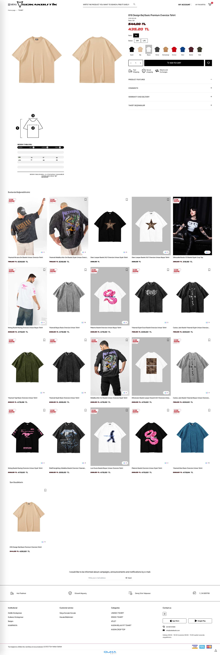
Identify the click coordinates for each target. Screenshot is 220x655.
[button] (210, 4)
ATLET (113, 621)
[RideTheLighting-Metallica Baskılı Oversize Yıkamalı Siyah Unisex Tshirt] (68, 436)
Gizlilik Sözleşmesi (15, 613)
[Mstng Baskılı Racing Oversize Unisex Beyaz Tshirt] (27, 296)
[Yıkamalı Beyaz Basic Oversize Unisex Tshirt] (68, 296)
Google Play (202, 621)
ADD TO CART (175, 63)
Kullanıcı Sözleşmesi (15, 617)
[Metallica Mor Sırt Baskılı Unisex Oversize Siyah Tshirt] (110, 366)
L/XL (144, 40)
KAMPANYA (12, 625)
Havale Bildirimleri (66, 617)
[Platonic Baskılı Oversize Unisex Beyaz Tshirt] (110, 296)
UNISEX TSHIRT (117, 613)
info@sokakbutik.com (173, 630)
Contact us (167, 608)
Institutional (12, 608)
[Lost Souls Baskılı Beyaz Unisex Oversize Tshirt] (110, 436)
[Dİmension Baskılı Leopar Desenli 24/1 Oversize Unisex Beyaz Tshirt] (151, 366)
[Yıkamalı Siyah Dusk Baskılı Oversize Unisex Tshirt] (151, 296)
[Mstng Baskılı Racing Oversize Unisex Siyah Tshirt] (27, 436)
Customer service (66, 608)
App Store (175, 621)
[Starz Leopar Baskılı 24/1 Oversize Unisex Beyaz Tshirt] (151, 226)
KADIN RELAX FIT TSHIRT (121, 625)
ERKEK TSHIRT (117, 617)
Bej (136, 35)
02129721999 (170, 627)
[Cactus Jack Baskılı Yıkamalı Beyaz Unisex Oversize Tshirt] (192, 366)
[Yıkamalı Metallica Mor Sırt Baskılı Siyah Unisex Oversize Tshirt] (68, 226)
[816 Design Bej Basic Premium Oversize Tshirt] (29, 516)
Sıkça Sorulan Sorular (68, 613)
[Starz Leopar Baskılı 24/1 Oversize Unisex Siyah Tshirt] (110, 226)
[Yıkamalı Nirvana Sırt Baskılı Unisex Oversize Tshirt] (27, 226)
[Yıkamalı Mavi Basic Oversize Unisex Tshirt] (192, 436)
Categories (115, 608)
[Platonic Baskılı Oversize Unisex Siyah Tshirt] (151, 436)
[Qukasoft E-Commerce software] (110, 652)
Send (129, 578)
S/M (137, 40)
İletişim (10, 621)
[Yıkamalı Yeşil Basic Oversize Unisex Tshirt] (27, 366)
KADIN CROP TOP (118, 629)
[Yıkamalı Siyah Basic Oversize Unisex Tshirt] (68, 366)
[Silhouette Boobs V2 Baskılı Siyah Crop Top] (192, 226)
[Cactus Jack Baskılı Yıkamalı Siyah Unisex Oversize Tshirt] (192, 296)
